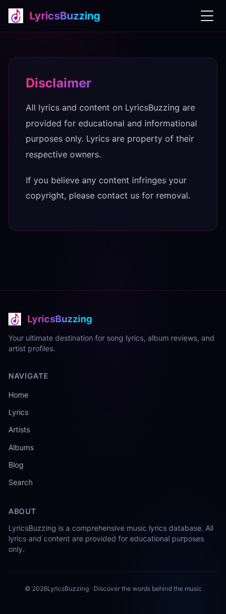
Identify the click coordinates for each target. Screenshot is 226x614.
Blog (16, 464)
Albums (21, 447)
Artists (19, 429)
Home (18, 394)
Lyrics (18, 412)
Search (20, 482)
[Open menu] (207, 15)
